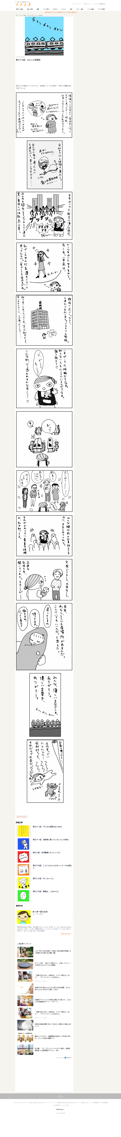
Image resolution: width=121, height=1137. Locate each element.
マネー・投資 (79, 9)
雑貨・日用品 (19, 9)
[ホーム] (17, 15)
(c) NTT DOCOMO (60, 1113)
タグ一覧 (65, 1105)
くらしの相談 (90, 9)
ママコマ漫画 (101, 9)
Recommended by (60, 1057)
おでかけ (55, 9)
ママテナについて (18, 1102)
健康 (38, 9)
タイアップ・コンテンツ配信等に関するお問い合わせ (59, 1102)
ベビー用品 (46, 9)
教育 (71, 9)
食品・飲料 (30, 9)
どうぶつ (63, 9)
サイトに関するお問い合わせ (33, 1102)
